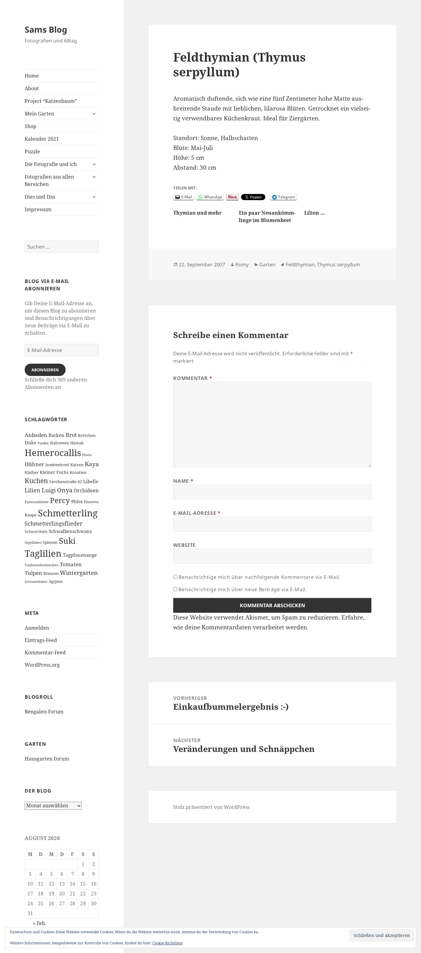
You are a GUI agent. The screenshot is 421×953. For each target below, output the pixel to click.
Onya (64, 490)
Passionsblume (37, 502)
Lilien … (314, 212)
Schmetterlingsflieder (53, 523)
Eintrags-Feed (41, 640)
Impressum (38, 209)
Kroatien (78, 472)
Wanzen (51, 573)
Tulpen (33, 572)
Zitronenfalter (36, 581)
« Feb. (39, 923)
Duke (30, 442)
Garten (267, 264)
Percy (60, 500)
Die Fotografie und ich (51, 164)
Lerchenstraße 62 (65, 481)
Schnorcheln (36, 531)
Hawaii (77, 443)
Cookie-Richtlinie (167, 943)
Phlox (77, 501)
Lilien (32, 490)
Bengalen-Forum (44, 711)
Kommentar (192, 378)
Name (183, 481)
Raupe (31, 515)
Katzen (77, 464)
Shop (30, 126)
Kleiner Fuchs (54, 472)
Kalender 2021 (42, 138)
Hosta (87, 455)
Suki (67, 540)
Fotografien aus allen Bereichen (49, 180)
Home (32, 75)
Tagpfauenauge (80, 555)
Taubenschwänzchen (42, 565)
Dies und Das (40, 196)
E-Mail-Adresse (196, 513)
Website (184, 545)
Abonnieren (45, 370)
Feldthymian (300, 264)
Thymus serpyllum (338, 264)
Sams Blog (46, 29)
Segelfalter (33, 542)
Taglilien (43, 553)
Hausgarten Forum (47, 758)
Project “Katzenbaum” (51, 101)
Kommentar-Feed (45, 652)
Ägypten (56, 581)
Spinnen (50, 542)
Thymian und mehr (197, 212)
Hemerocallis (53, 452)
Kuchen (36, 480)
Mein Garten (39, 113)
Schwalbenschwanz (70, 531)
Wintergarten (79, 572)
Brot (71, 434)
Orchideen (86, 490)
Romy (242, 264)
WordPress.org (42, 664)
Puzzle (32, 151)
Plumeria (91, 502)
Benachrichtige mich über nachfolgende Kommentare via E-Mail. (259, 577)
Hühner (34, 464)
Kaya (92, 464)
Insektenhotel (57, 464)
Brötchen (87, 435)
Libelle (90, 481)
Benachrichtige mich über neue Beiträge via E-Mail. (242, 589)
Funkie (43, 443)
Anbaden (36, 434)
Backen (56, 435)
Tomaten (71, 564)
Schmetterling (68, 513)
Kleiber (32, 472)
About (32, 88)
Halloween (59, 442)
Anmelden (37, 627)
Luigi (49, 490)
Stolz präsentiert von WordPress (211, 807)
